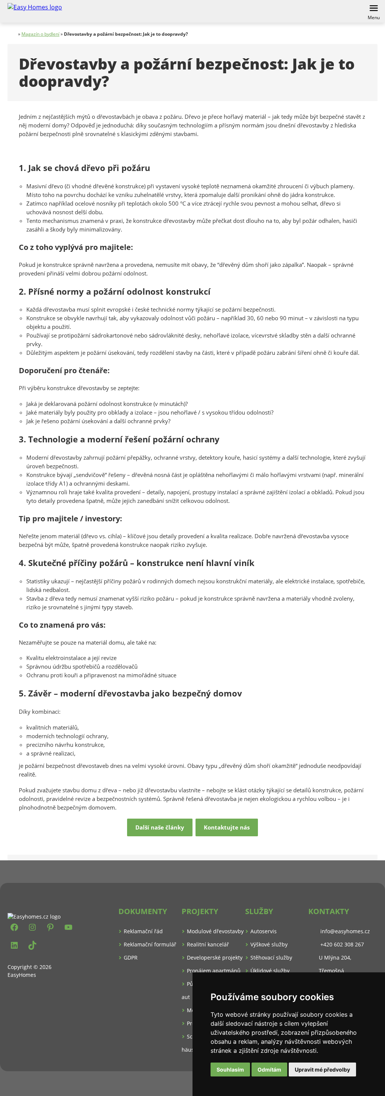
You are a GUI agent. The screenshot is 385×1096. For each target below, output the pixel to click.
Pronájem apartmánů (214, 970)
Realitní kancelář (208, 944)
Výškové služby (269, 944)
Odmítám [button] (269, 1069)
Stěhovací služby (271, 957)
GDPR (131, 957)
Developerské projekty (215, 957)
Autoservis (263, 931)
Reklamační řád (143, 931)
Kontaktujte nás (227, 827)
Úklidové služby (270, 970)
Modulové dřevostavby (215, 931)
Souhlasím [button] (230, 1069)
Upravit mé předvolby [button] (322, 1069)
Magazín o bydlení (40, 34)
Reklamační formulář (150, 944)
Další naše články (159, 827)
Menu (374, 17)
